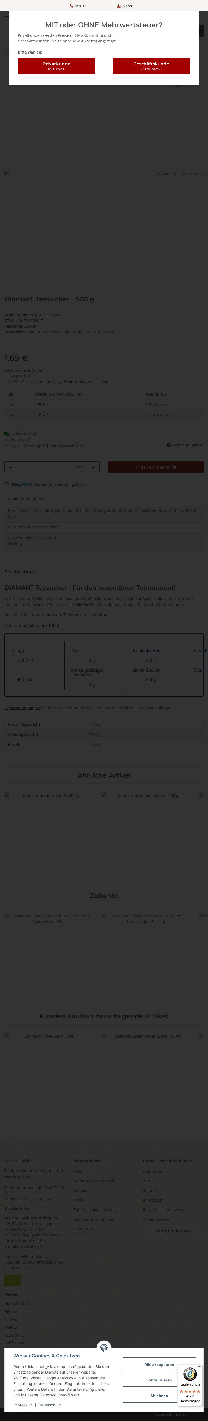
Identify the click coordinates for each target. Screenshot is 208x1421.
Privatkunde (56, 66)
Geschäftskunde (151, 66)
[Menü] (199, 1367)
